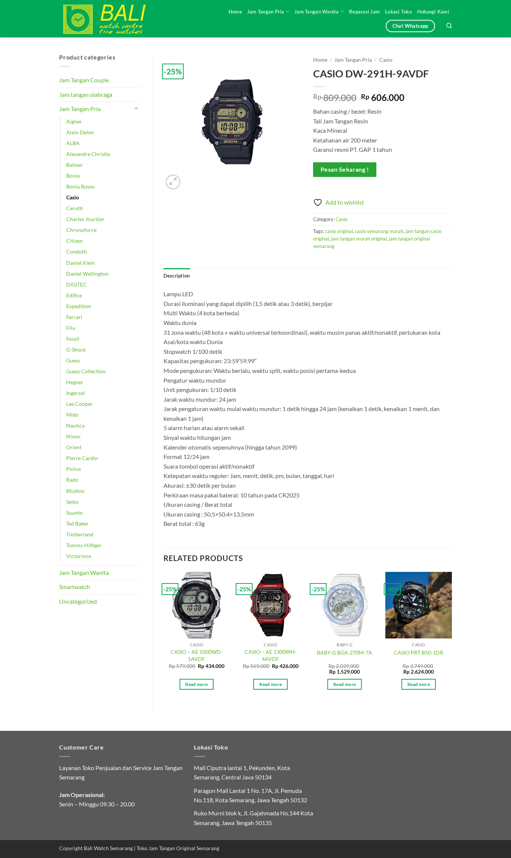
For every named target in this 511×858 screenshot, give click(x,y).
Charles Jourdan (85, 219)
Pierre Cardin (82, 458)
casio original (339, 231)
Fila (70, 328)
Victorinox (78, 556)
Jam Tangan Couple (84, 79)
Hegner (74, 382)
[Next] (451, 637)
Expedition (78, 306)
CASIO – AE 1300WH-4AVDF (271, 655)
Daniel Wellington (87, 273)
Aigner (74, 121)
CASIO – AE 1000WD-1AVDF (197, 655)
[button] (173, 182)
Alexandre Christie (88, 154)
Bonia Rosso (80, 186)
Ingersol (75, 393)
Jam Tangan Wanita (316, 12)
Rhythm (75, 491)
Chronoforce (81, 230)
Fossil (72, 338)
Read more (196, 684)
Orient (74, 447)
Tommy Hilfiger (84, 545)
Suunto (74, 512)
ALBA (73, 143)
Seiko (72, 502)
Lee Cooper (79, 404)
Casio (72, 197)
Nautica (75, 425)
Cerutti (74, 208)
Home (235, 12)
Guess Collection (85, 371)
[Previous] (163, 637)
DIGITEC (76, 284)
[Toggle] (136, 108)
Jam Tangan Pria (265, 12)
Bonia (73, 175)
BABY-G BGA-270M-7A (344, 652)
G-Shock (76, 349)
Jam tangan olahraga (85, 94)
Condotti (76, 251)
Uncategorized (78, 601)
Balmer (74, 165)
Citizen (74, 241)
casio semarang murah (379, 231)
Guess (73, 360)
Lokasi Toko (398, 12)
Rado (72, 480)
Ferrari (74, 317)
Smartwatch (74, 586)
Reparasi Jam (364, 12)
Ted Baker (77, 523)
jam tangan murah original (359, 239)
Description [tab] (176, 276)
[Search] (449, 26)
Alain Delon (80, 132)
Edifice (74, 295)
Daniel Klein (80, 263)
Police (73, 469)
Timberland (79, 534)
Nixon (73, 436)
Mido (72, 414)
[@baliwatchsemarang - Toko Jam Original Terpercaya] (111, 18)
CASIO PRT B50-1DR (418, 652)
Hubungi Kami (433, 12)
